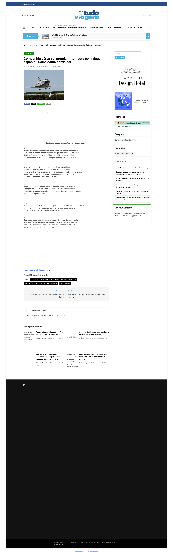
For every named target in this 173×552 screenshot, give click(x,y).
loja (109, 28)
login (42, 315)
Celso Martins (30, 66)
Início (34, 28)
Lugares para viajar (48, 27)
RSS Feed (121, 161)
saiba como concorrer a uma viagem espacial (41, 283)
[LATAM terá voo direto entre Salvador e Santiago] (45, 37)
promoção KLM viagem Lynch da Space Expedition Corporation (53, 279)
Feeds (140, 28)
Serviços (117, 28)
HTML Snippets (79, 551)
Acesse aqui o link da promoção (36, 270)
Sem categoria (29, 53)
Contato (129, 28)
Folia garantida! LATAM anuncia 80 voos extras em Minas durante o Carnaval (93, 356)
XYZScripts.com (94, 551)
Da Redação (84, 363)
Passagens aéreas (97, 28)
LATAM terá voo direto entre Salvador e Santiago (69, 35)
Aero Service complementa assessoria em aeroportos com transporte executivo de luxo (48, 356)
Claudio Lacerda (42, 363)
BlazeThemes (58, 544)
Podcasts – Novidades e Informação (72, 28)
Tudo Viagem (65, 283)
